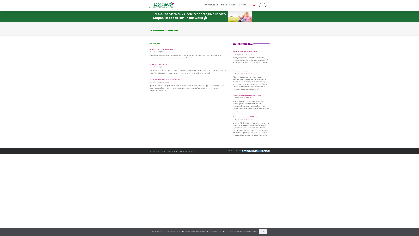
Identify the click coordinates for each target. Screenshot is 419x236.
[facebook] (250, 4)
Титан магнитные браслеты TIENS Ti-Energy (245, 117)
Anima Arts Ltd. (178, 151)
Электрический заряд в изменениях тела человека (164, 79)
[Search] (265, 4)
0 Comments (165, 52)
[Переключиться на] (254, 4)
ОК (263, 232)
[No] (416, 232)
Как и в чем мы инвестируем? (158, 64)
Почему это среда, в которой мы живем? (161, 49)
